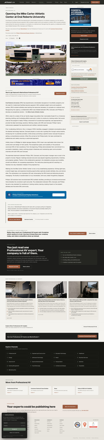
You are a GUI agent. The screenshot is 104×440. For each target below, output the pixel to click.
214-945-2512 (91, 75)
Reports (36, 425)
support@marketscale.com (77, 76)
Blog (61, 2)
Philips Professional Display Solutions (25, 33)
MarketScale (24, 28)
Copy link (13, 38)
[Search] (73, 2)
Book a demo (84, 35)
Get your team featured (14, 219)
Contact (61, 423)
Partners (61, 429)
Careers (61, 427)
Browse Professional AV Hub (90, 326)
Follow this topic (84, 79)
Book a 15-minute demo (70, 406)
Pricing (56, 2)
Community (49, 2)
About (65, 2)
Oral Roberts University (12, 103)
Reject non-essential (14, 432)
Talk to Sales (62, 425)
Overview (22, 2)
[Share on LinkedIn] (20, 38)
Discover (34, 2)
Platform (28, 2)
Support (61, 432)
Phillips (18, 142)
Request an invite (85, 2)
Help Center (37, 432)
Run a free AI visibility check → (77, 233)
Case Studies (37, 423)
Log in (76, 2)
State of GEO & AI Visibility (77, 91)
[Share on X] (17, 38)
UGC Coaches (49, 427)
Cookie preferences (94, 437)
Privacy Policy (75, 437)
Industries (41, 2)
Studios (36, 427)
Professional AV (10, 10)
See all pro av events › (75, 109)
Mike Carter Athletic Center (36, 112)
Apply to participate (84, 121)
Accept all (14, 429)
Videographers (49, 425)
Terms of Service (82, 437)
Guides (48, 429)
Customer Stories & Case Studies (79, 87)
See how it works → (75, 55)
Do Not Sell (88, 437)
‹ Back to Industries (9, 7)
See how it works (28, 219)
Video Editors (49, 423)
